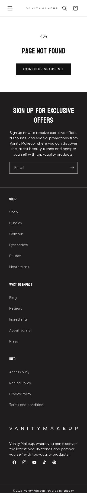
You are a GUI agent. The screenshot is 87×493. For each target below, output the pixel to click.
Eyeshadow (18, 245)
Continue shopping (43, 69)
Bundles (15, 223)
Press (13, 341)
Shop (13, 212)
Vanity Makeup (34, 490)
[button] (9, 8)
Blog (13, 298)
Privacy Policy (20, 394)
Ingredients (18, 319)
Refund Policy (20, 383)
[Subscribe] (72, 168)
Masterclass (19, 267)
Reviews (15, 308)
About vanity (19, 330)
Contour (16, 234)
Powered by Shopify (60, 490)
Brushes (15, 256)
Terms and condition (26, 405)
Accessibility (19, 372)
